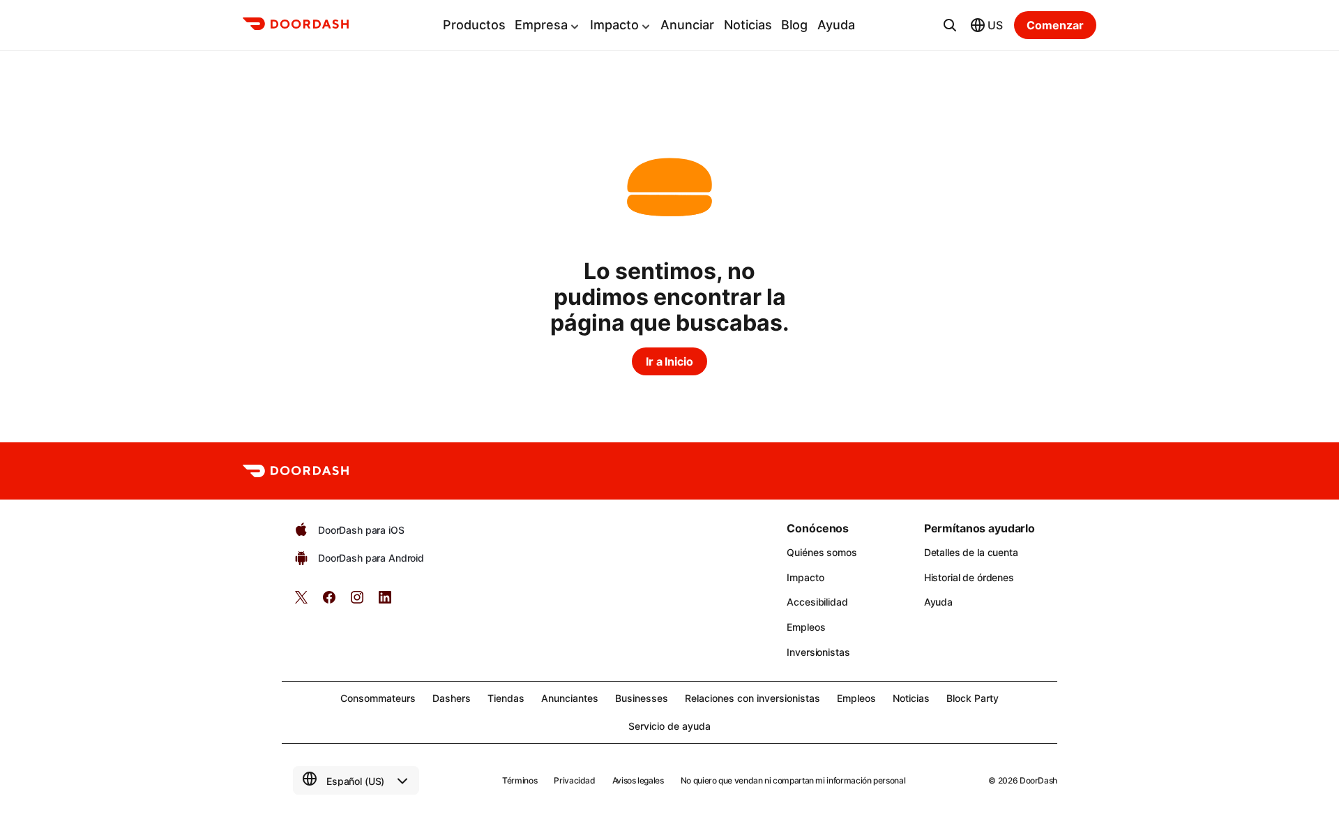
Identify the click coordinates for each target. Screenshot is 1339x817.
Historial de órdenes (969, 577)
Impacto (614, 24)
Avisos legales (638, 780)
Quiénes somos (821, 552)
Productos (474, 24)
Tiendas (505, 698)
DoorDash (1038, 780)
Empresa (541, 24)
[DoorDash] (296, 26)
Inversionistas (818, 652)
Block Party (972, 698)
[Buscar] (949, 25)
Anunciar (687, 24)
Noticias (748, 24)
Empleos (806, 627)
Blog (794, 24)
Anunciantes (569, 698)
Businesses (641, 698)
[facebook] (329, 602)
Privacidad (574, 780)
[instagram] (357, 602)
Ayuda (836, 24)
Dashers (451, 698)
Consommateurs (378, 698)
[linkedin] (385, 602)
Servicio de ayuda (669, 726)
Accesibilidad (817, 602)
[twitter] (301, 602)
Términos (519, 780)
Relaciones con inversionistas (752, 698)
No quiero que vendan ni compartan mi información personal (793, 780)
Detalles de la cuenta (971, 552)
